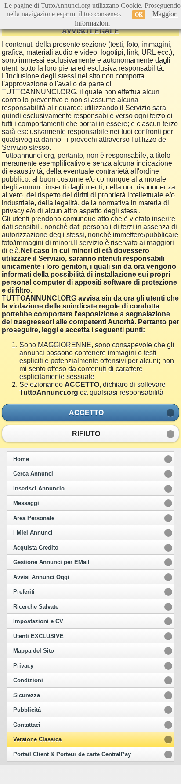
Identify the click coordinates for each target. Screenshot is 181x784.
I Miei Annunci (33, 533)
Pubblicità (27, 710)
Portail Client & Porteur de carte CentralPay (72, 754)
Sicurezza (26, 695)
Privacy (23, 666)
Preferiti (24, 592)
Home (21, 459)
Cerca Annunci (33, 474)
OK (139, 14)
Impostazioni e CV (38, 621)
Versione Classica (37, 739)
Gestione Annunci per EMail (51, 562)
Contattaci (26, 725)
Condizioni (28, 680)
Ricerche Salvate (35, 607)
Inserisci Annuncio (39, 489)
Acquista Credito (35, 548)
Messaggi (26, 503)
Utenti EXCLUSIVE (38, 636)
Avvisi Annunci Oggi (41, 577)
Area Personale (33, 518)
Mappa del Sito (33, 651)
